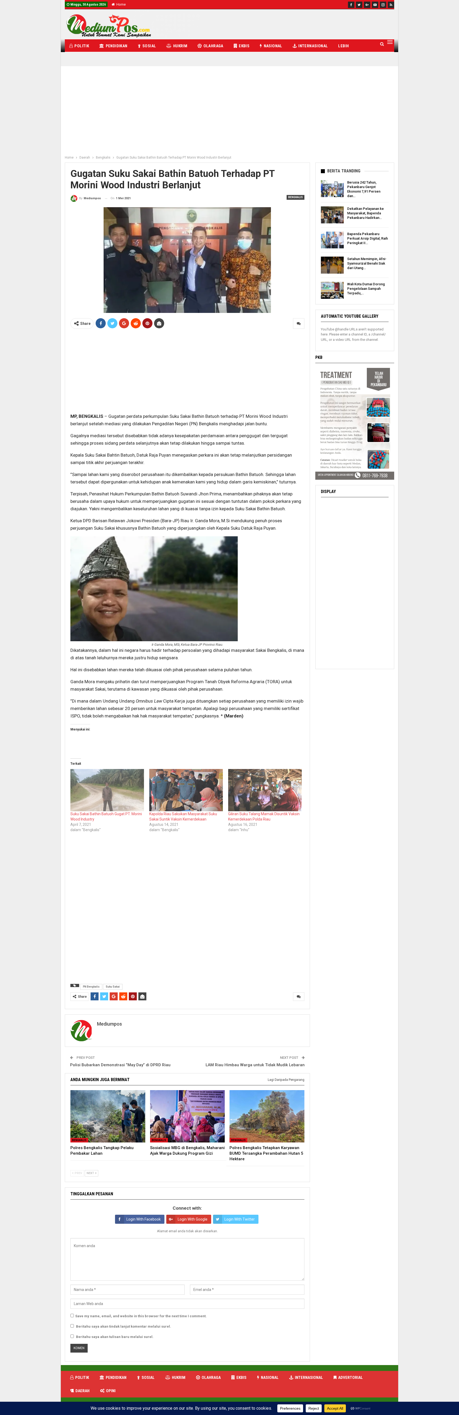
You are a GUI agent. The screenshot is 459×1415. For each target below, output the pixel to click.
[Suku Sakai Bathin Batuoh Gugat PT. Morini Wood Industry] (107, 790)
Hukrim (180, 46)
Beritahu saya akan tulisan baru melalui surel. (115, 1337)
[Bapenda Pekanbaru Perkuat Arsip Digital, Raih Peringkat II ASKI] (332, 240)
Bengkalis (295, 197)
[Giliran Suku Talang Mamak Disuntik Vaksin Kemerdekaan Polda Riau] (265, 790)
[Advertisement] (229, 113)
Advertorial (350, 1377)
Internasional (313, 46)
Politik (81, 46)
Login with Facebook (143, 1219)
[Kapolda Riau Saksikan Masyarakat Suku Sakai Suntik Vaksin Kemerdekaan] (186, 790)
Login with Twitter (239, 1219)
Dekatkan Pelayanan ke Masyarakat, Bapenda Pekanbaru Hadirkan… (365, 213)
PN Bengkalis (91, 986)
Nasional (273, 46)
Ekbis (244, 46)
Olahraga (213, 46)
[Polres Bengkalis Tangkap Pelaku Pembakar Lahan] (107, 1116)
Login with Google (192, 1219)
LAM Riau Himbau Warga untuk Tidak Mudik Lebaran (255, 1065)
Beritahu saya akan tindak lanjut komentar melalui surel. (123, 1326)
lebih (343, 46)
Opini (111, 1390)
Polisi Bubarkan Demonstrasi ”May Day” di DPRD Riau (120, 1065)
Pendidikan (117, 46)
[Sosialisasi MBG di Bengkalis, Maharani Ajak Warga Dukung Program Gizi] (187, 1116)
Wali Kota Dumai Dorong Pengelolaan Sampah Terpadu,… (366, 288)
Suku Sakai (113, 986)
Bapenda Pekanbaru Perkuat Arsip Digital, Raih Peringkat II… (367, 238)
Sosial (149, 46)
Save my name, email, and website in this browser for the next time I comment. (141, 1316)
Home (121, 4)
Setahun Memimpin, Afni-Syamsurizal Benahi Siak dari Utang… (366, 263)
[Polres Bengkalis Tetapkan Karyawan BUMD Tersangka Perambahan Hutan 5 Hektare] (267, 1116)
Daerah (82, 1390)
